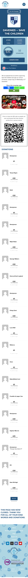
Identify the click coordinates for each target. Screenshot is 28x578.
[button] (24, 4)
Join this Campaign (14, 11)
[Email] (14, 90)
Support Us (14, 536)
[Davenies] (14, 21)
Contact (14, 539)
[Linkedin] (7, 543)
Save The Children (11, 68)
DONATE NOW (14, 60)
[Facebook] (8, 87)
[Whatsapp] (19, 87)
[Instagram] (12, 543)
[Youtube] (20, 543)
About (14, 528)
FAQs (14, 533)
